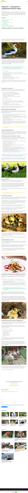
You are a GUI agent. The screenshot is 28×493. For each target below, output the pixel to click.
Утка (4, 4)
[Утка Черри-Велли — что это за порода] (5, 414)
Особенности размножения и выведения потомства (8, 25)
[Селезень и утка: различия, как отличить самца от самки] (14, 414)
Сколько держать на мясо (5, 24)
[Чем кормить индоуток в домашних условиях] (22, 422)
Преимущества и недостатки (6, 20)
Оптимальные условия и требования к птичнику (7, 22)
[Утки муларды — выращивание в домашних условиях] (14, 422)
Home (2, 4)
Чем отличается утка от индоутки (7, 438)
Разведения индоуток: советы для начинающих (7, 19)
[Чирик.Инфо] (4, 1)
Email (2, 402)
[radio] (11, 384)
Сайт (15, 402)
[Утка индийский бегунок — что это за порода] (22, 414)
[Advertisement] (14, 34)
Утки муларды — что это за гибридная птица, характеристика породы (20, 439)
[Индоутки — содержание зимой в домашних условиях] (5, 422)
